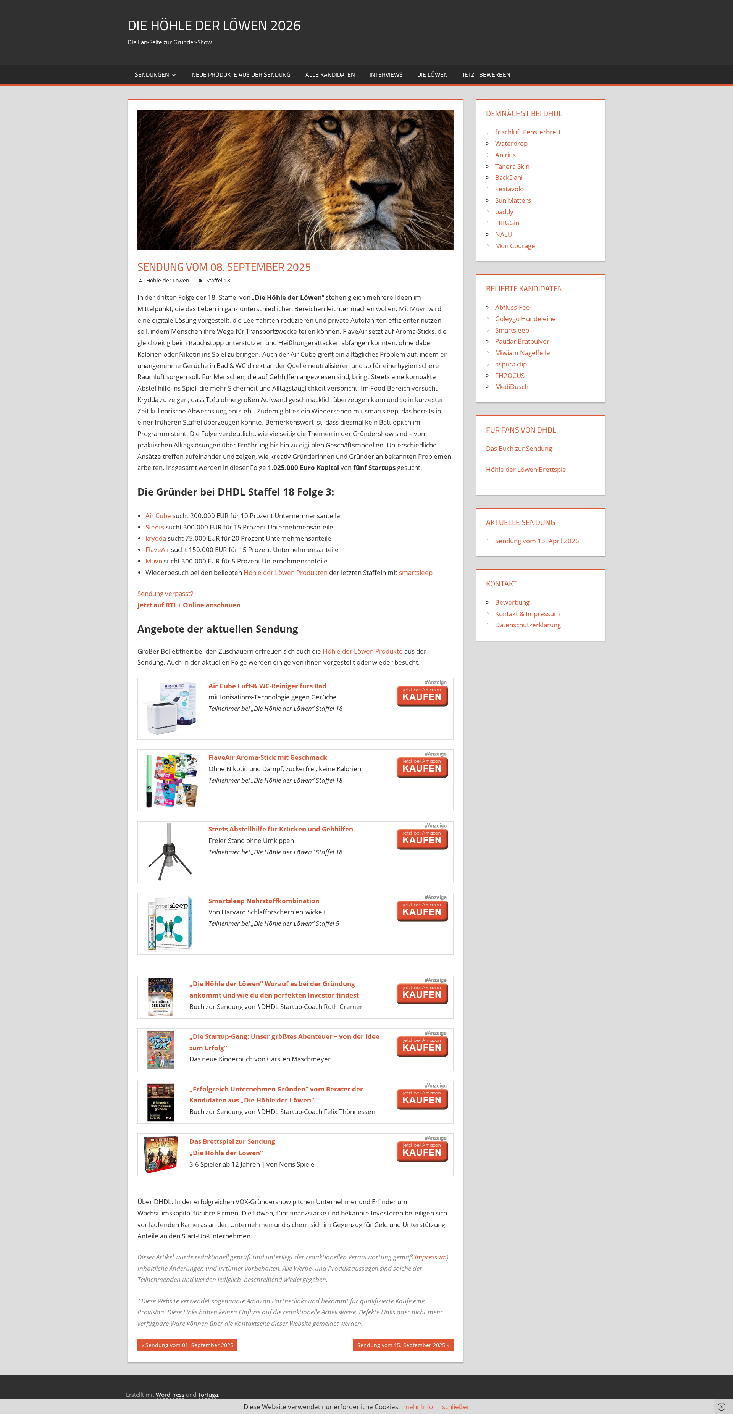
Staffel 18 (218, 280)
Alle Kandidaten (330, 74)
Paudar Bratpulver (522, 341)
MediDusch (511, 386)
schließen (456, 1406)
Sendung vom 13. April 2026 (537, 540)
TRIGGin (507, 222)
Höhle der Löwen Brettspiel (527, 469)
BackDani (509, 177)
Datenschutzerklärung (528, 624)
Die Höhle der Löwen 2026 (214, 25)
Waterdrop (511, 143)
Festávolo (509, 188)
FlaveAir (157, 549)
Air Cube (158, 515)
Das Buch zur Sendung (519, 448)
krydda (155, 538)
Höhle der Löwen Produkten (286, 572)
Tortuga (208, 1394)
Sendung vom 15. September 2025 (401, 1346)
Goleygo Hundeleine (525, 318)
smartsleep (416, 572)
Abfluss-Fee (512, 307)
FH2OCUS (510, 375)
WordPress (170, 1394)
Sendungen (152, 74)
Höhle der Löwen (167, 280)
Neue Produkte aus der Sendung (241, 74)
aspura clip (511, 364)
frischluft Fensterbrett (528, 132)
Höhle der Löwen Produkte (363, 651)
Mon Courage (515, 245)
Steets (154, 527)
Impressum (431, 1257)
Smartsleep (512, 330)
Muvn (153, 561)
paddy (504, 211)
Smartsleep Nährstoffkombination (264, 900)
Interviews (386, 74)
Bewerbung (512, 602)
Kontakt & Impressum (527, 613)
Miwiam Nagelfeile (522, 352)
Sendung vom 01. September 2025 (189, 1346)
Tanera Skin (512, 166)
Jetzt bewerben (486, 74)
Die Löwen (432, 74)
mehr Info (418, 1406)
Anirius (505, 154)
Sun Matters (513, 200)
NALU (503, 234)
